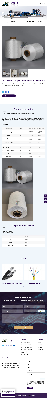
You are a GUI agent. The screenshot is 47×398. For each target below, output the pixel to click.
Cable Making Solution (26, 342)
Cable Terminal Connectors (27, 356)
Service (40, 347)
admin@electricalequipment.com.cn (13, 363)
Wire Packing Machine (26, 351)
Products (40, 344)
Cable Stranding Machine (26, 347)
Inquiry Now (10, 96)
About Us (40, 349)
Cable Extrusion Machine (26, 349)
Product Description (15, 101)
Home (39, 342)
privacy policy (12, 391)
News (39, 351)
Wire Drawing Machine (26, 346)
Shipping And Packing (26, 101)
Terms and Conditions (6, 392)
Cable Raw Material (25, 354)
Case (39, 346)
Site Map (28, 395)
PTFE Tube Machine (25, 352)
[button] (22, 286)
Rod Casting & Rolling (26, 344)
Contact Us (40, 352)
